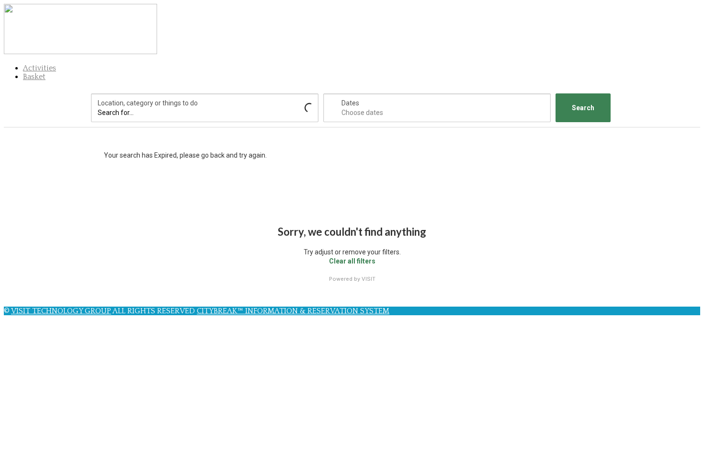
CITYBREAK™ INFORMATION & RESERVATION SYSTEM (293, 311)
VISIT (368, 278)
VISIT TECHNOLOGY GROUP (61, 311)
